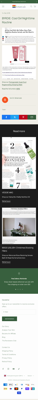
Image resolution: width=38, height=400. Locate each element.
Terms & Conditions (9, 354)
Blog (3, 337)
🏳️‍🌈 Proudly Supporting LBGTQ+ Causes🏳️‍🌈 (19, 2)
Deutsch (30, 375)
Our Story (5, 326)
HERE (18, 89)
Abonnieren (9, 319)
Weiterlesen (6, 201)
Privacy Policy (7, 358)
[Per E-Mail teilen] (32, 117)
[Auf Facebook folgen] (3, 369)
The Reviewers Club (9, 341)
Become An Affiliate (9, 334)
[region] (19, 279)
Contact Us (6, 347)
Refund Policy (7, 362)
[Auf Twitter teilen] (15, 117)
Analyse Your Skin (8, 330)
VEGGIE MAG (7, 192)
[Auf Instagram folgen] (8, 369)
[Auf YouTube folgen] (14, 369)
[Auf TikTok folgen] (19, 369)
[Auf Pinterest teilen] (23, 117)
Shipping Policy (7, 351)
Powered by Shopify (25, 380)
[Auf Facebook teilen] (6, 117)
